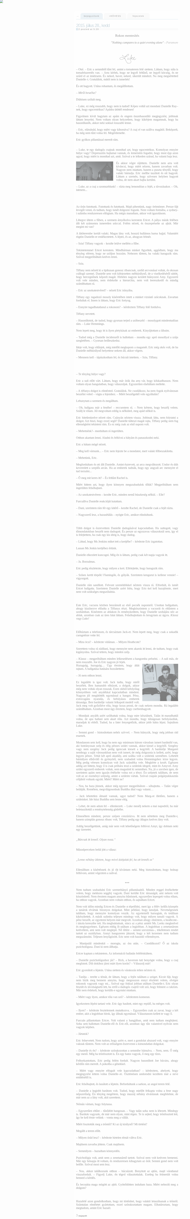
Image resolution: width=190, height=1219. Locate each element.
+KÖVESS (115, 16)
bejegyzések (91, 16)
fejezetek (138, 16)
